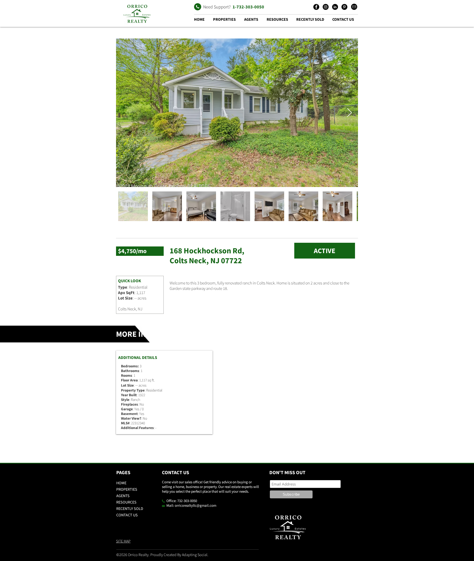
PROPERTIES (126, 489)
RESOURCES (126, 502)
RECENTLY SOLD (129, 508)
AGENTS (123, 495)
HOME (121, 482)
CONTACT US (127, 514)
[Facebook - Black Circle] (316, 7)
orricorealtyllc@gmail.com (195, 505)
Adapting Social (194, 554)
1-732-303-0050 (248, 7)
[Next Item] (349, 113)
